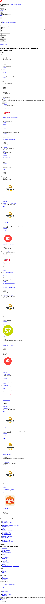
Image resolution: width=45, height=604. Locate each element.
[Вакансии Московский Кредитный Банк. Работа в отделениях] (23, 112)
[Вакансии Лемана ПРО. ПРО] (23, 214)
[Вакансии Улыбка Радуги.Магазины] (23, 394)
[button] (1, 15)
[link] (1, 13)
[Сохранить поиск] (1, 31)
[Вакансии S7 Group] (23, 330)
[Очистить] (1, 28)
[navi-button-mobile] (1, 18)
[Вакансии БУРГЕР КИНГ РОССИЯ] (23, 500)
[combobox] (4, 26)
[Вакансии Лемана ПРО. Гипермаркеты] (23, 188)
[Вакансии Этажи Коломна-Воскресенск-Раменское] (23, 238)
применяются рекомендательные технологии (18, 596)
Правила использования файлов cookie (15, 4)
